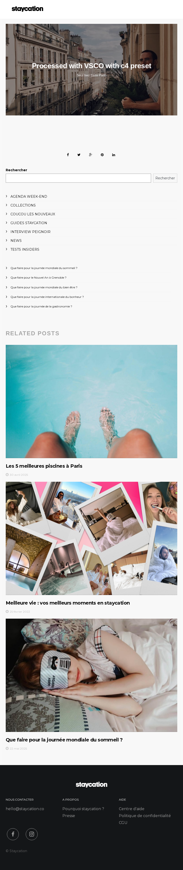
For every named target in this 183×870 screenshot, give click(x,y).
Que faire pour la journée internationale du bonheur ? (47, 297)
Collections (23, 205)
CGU (123, 822)
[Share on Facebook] (68, 154)
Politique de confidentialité (145, 815)
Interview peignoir (30, 232)
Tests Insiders (24, 249)
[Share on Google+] (91, 154)
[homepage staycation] (91, 786)
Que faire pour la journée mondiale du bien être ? (43, 287)
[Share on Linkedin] (113, 154)
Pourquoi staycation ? (83, 809)
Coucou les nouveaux (32, 214)
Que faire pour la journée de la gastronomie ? (41, 306)
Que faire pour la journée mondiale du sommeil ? (43, 268)
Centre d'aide (131, 809)
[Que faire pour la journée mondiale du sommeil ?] (91, 675)
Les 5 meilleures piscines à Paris (44, 466)
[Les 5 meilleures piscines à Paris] (91, 401)
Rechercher (16, 170)
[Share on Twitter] (79, 154)
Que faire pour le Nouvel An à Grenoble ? (38, 277)
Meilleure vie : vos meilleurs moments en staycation (68, 603)
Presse (68, 815)
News (16, 240)
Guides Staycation (28, 223)
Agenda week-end (28, 196)
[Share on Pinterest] (102, 154)
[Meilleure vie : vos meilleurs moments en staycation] (91, 538)
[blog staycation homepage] (27, 10)
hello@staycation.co (25, 809)
